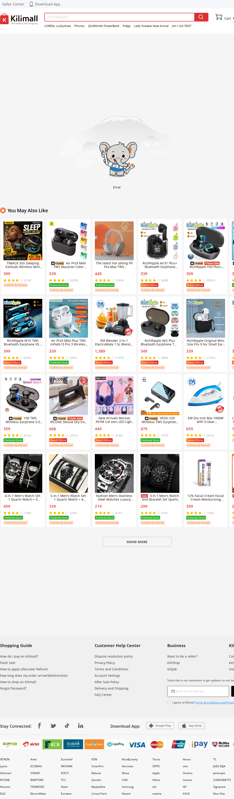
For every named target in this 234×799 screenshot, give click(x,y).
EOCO (65, 773)
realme (157, 794)
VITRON (5, 759)
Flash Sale (7, 663)
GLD (2, 794)
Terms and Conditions (111, 669)
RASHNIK (66, 766)
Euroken (66, 794)
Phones (79, 26)
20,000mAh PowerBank (103, 26)
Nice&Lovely (130, 759)
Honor (187, 759)
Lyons (3, 766)
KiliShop (173, 663)
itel (154, 787)
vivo (185, 766)
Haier (64, 787)
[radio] (5, 280)
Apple (156, 773)
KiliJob (172, 669)
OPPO (156, 766)
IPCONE (5, 780)
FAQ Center (103, 695)
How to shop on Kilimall (18, 682)
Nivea (125, 773)
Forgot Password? (13, 688)
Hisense (5, 787)
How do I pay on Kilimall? (19, 656)
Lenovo (187, 780)
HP (184, 787)
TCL (63, 780)
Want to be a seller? (182, 656)
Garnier (96, 780)
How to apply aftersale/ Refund (24, 669)
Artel (33, 759)
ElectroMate (38, 794)
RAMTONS (37, 780)
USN (125, 780)
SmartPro (97, 766)
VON (94, 759)
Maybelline (98, 787)
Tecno (156, 759)
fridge (126, 26)
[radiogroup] (13, 280)
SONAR (35, 773)
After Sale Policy (107, 682)
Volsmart (5, 773)
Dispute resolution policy (114, 656)
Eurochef (66, 759)
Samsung (128, 787)
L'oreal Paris (99, 794)
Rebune (96, 773)
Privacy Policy (105, 663)
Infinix (156, 780)
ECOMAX (36, 766)
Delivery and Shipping (111, 688)
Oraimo (187, 773)
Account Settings (107, 675)
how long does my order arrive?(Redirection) (34, 675)
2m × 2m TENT (181, 26)
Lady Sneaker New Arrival (151, 26)
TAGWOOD (37, 787)
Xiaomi (126, 794)
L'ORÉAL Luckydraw (57, 26)
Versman (127, 766)
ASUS (186, 794)
